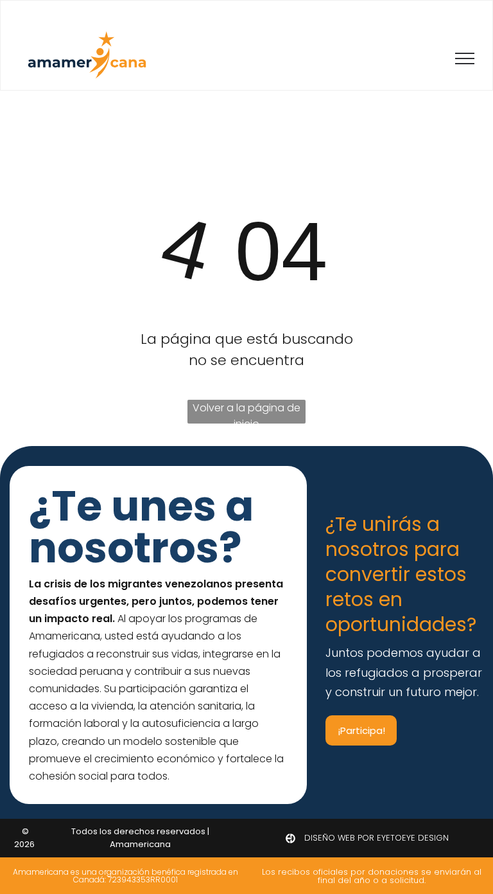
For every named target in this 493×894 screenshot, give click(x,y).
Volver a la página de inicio (246, 412)
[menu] (464, 58)
